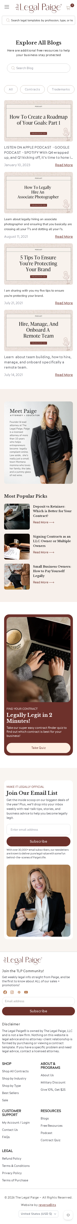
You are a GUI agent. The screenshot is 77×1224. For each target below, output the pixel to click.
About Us (47, 1075)
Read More (64, 165)
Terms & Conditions (16, 1166)
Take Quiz (38, 748)
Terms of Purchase (15, 1180)
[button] (68, 8)
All (11, 89)
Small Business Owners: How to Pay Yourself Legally (52, 571)
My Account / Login (16, 1122)
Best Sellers (10, 1093)
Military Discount (53, 1082)
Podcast (46, 1133)
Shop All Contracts (15, 1071)
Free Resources (52, 1126)
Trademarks (61, 89)
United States (36, 1214)
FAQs (6, 1137)
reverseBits (47, 1205)
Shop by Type (11, 1086)
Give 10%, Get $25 (53, 1090)
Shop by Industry (14, 1078)
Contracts (32, 89)
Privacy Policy (12, 1173)
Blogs (45, 1118)
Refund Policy (11, 1158)
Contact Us (10, 1130)
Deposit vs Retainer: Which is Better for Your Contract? (52, 511)
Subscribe (38, 841)
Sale (5, 1100)
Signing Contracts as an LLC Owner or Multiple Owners (52, 541)
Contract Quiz (50, 1140)
